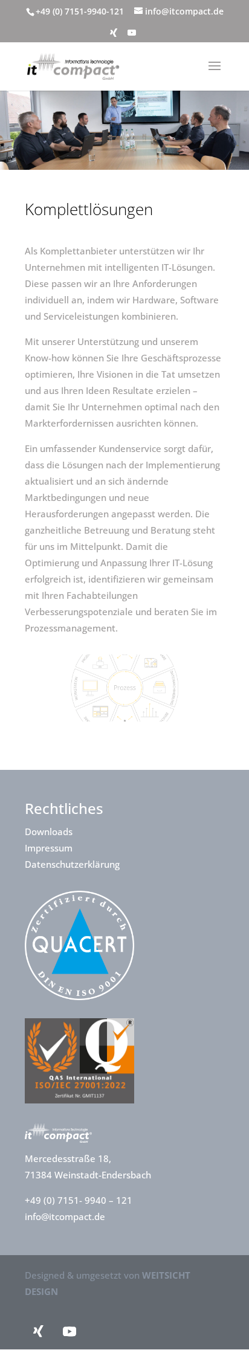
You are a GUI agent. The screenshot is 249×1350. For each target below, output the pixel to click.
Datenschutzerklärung (72, 864)
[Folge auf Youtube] (69, 1331)
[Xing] (113, 36)
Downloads (49, 831)
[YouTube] (132, 36)
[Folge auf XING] (38, 1331)
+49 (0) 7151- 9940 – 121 (80, 1200)
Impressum (49, 848)
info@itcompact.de (65, 1216)
